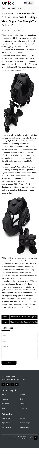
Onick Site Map (23, 438)
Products (5, 399)
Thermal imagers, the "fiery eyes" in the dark (24, 322)
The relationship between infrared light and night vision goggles (23, 317)
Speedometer (24, 427)
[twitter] (8, 384)
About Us (23, 394)
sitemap (15, 438)
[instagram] (16, 384)
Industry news (16, 8)
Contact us (24, 408)
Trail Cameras (6, 427)
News (8, 8)
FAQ (3, 408)
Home (3, 8)
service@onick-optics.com (16, 379)
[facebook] (3, 384)
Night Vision (6, 423)
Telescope (23, 418)
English (29, 3)
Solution (22, 404)
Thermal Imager (25, 423)
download (5, 404)
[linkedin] (12, 384)
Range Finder (6, 418)
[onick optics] (14, 3)
